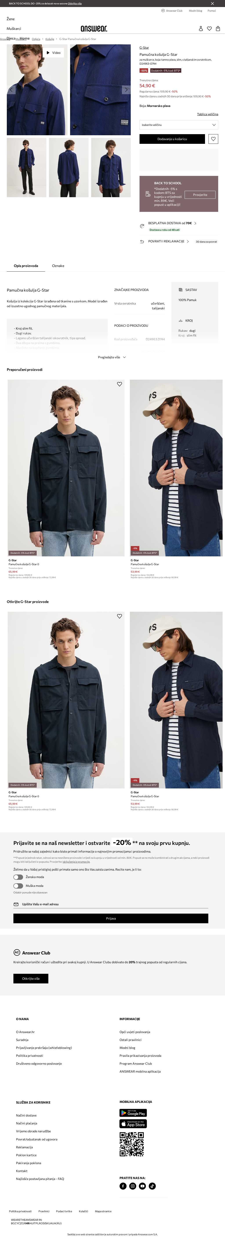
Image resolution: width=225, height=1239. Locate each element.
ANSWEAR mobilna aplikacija (140, 1071)
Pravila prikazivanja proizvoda (140, 1055)
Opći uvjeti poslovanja (135, 1032)
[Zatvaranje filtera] (212, 3)
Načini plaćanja (26, 1123)
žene (11, 19)
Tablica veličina (207, 114)
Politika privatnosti (29, 1055)
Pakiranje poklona (28, 1163)
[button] (37, 89)
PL (37, 1223)
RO (41, 1223)
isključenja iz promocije (76, 861)
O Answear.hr (25, 1032)
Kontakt (21, 1171)
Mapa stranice (103, 1211)
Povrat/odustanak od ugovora (36, 1139)
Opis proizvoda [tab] (26, 265)
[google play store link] (133, 1113)
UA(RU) (57, 1223)
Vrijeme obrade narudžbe (33, 1131)
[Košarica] (218, 28)
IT (34, 1223)
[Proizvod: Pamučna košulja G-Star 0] (66, 468)
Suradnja (22, 1040)
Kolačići (83, 1211)
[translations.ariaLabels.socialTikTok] (152, 1186)
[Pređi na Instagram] (132, 1186)
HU (31, 1223)
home (24, 38)
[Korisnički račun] (200, 28)
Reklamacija (24, 1147)
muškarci (14, 28)
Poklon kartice (26, 1155)
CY (16, 1223)
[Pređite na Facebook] (123, 1186)
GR (23, 1223)
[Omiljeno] (209, 28)
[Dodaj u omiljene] (213, 139)
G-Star (144, 47)
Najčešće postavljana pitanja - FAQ (40, 1179)
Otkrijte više (31, 978)
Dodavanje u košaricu (172, 139)
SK (46, 1223)
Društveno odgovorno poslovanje (39, 1063)
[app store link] (133, 1123)
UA (50, 1223)
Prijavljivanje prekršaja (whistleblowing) (44, 1048)
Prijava (111, 918)
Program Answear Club (136, 1063)
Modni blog (127, 1048)
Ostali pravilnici (131, 1040)
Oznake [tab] (58, 265)
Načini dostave (26, 1115)
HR (27, 1223)
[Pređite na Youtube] (142, 1186)
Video (56, 52)
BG (13, 1223)
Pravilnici (43, 1211)
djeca (11, 38)
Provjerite (200, 195)
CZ (20, 1223)
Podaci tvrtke (64, 1211)
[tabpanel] (112, 317)
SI (44, 1223)
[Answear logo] (94, 29)
